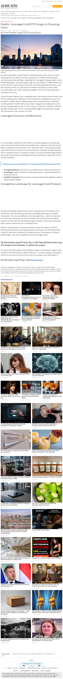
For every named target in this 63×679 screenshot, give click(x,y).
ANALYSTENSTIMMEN (15, 15)
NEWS (2, 11)
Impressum (22, 668)
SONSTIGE (12, 13)
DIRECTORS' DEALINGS (32, 15)
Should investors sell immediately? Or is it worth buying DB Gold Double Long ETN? (31, 164)
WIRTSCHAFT (19, 11)
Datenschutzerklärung (34, 668)
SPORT (30, 11)
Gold (11, 21)
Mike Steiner (35, 670)
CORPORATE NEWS (23, 15)
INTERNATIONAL (5, 13)
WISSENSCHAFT (45, 11)
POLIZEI (57, 11)
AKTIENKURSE (8, 11)
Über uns (15, 670)
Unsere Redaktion (25, 670)
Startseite (14, 18)
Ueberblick (23, 18)
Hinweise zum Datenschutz (49, 668)
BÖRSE (13, 11)
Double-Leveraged (5, 21)
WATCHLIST (60, 1)
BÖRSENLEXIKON (49, 1)
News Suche (56, 6)
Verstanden (50, 676)
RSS (55, 1)
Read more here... (37, 260)
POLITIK (25, 11)
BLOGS (43, 1)
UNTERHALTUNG (36, 11)
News (9, 668)
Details (45, 676)
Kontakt (15, 668)
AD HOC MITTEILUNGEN (5, 15)
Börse (18, 18)
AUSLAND (52, 11)
